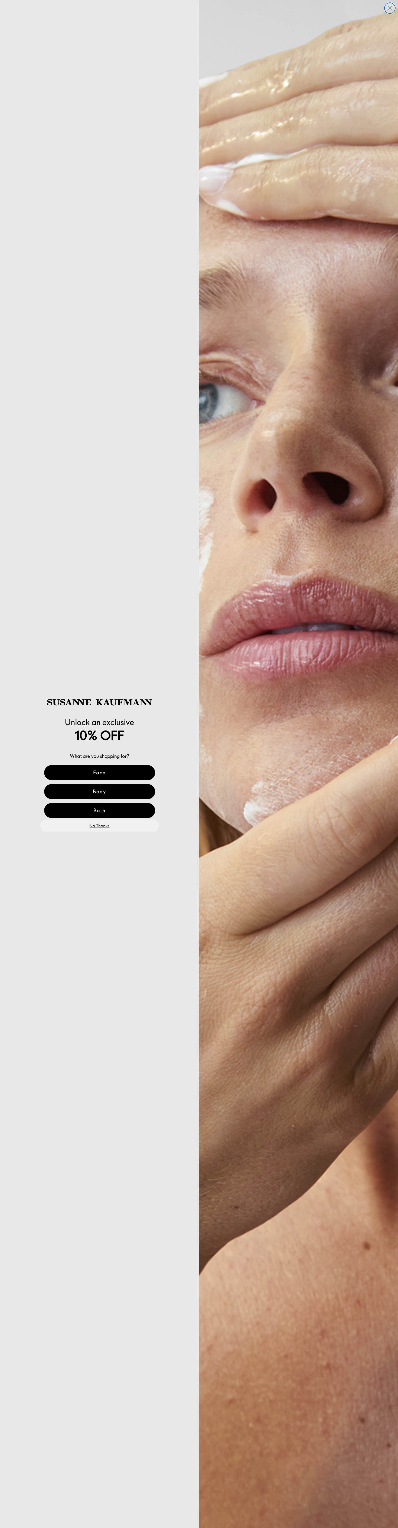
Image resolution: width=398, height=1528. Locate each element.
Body (99, 791)
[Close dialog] (389, 8)
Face (99, 772)
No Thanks (100, 826)
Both (99, 810)
